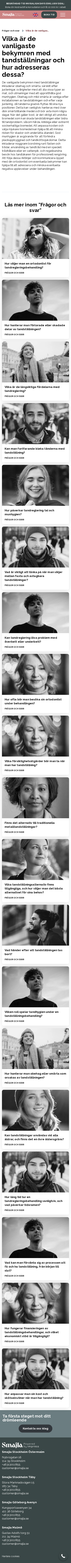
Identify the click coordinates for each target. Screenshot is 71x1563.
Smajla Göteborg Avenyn (19, 1502)
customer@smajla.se (15, 1468)
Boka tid (49, 14)
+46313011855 (11, 1464)
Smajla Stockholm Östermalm (23, 1451)
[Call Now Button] (63, 1556)
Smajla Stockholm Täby (19, 1477)
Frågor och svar (11, 30)
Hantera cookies (11, 1556)
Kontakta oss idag (35, 1428)
